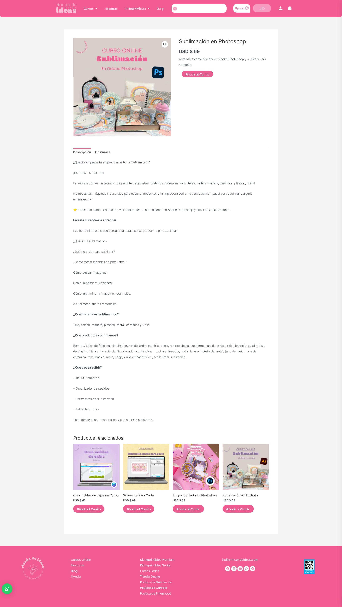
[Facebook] (227, 568)
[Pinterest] (252, 568)
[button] (280, 8)
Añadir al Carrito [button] (89, 509)
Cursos (89, 8)
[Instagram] (234, 568)
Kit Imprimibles (135, 8)
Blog (160, 8)
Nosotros (111, 8)
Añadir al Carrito (197, 74)
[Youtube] (240, 568)
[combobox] (199, 8)
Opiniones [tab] (102, 152)
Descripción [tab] (82, 152)
